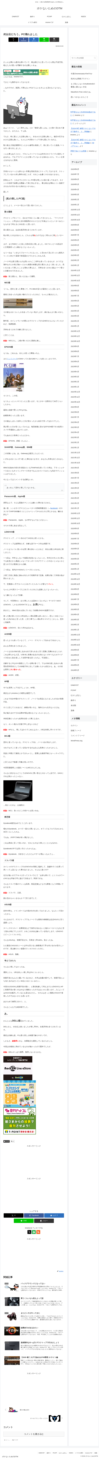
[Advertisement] (33, 53)
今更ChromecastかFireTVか (81, 74)
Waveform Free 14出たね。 (81, 92)
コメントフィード (78, 736)
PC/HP (7, 1141)
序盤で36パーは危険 (78, 151)
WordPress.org (76, 741)
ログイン (74, 726)
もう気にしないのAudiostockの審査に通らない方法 (83, 85)
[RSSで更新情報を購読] (38, 1232)
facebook (53, 508)
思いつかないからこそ (79, 97)
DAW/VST (42, 1453)
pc (13, 1141)
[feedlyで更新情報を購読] (34, 1232)
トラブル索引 (79, 1453)
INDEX (71, 1453)
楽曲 (95, 1453)
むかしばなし (63, 1453)
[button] (54, 39)
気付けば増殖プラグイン (80, 79)
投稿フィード (76, 731)
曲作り (49, 1453)
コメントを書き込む (34, 1434)
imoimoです (88, 1453)
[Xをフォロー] (29, 1232)
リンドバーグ (12, 359)
